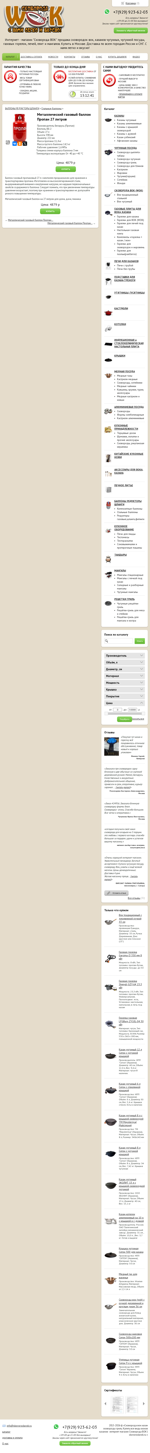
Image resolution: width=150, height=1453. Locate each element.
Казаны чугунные (126, 120)
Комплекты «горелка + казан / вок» (129, 238)
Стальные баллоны (127, 512)
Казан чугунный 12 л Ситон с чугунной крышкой (130, 1053)
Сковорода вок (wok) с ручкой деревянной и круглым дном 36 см (132, 1303)
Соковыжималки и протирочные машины (129, 546)
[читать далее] (123, 787)
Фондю (121, 183)
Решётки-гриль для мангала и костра (127, 618)
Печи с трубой (125, 265)
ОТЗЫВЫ (85, 56)
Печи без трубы (126, 269)
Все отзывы (134, 898)
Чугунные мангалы (127, 592)
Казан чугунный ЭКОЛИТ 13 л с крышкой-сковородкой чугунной (132, 1184)
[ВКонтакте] (14, 143)
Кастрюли (122, 169)
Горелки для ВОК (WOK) (130, 220)
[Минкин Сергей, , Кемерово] (111, 756)
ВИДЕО (136, 56)
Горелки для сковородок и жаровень (130, 245)
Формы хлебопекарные (130, 414)
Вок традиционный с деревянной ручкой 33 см (130, 918)
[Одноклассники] (20, 143)
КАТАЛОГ (10, 56)
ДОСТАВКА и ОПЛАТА (31, 56)
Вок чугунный (124, 201)
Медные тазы (124, 375)
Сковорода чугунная (128, 159)
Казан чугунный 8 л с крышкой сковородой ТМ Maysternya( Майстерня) (131, 1120)
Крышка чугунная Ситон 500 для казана (131, 1250)
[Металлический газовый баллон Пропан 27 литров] (19, 128)
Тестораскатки (125, 540)
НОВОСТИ (53, 56)
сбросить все (137, 718)
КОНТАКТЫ (69, 56)
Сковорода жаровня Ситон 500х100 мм (130, 1335)
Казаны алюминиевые (129, 123)
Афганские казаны (127, 140)
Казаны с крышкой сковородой (127, 128)
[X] (25, 143)
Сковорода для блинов (130, 166)
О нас (5, 1443)
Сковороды (123, 411)
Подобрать (124, 719)
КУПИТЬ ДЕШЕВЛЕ (117, 56)
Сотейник (122, 179)
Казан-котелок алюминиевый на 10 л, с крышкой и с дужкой (131, 1217)
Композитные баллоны (129, 508)
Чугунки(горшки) (126, 176)
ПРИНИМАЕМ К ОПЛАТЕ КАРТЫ (130, 95)
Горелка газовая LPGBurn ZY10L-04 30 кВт (131, 1021)
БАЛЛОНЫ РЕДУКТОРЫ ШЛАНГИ (22, 108)
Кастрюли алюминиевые (130, 418)
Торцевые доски (126, 433)
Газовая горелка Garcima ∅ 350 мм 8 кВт (130, 955)
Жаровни (122, 173)
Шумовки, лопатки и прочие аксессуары (128, 438)
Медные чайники (126, 386)
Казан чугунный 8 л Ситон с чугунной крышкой (129, 1151)
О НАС (99, 56)
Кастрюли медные (127, 379)
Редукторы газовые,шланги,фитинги (130, 517)
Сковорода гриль (126, 162)
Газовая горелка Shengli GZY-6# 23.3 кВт (130, 984)
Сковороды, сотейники (129, 382)
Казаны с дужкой (126, 133)
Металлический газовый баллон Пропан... (30, 220)
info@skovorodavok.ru (19, 1425)
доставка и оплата (12, 1437)
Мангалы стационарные (130, 575)
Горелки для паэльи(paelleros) (127, 252)
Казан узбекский (126, 137)
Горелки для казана (128, 216)
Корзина (131, 3)
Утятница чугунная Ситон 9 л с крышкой (130, 1361)
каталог (6, 1431)
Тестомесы (123, 537)
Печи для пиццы (126, 534)
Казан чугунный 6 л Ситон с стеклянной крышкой (129, 1087)
